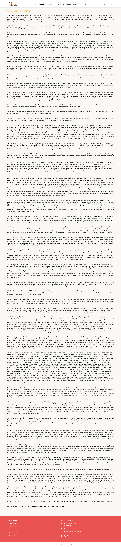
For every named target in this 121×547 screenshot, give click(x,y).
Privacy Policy (13, 526)
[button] (42, 4)
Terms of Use (13, 523)
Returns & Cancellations (16, 530)
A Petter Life (51, 544)
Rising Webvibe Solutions (71, 544)
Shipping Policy (13, 533)
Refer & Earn (12, 539)
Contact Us (12, 536)
